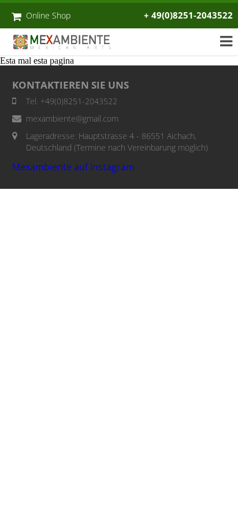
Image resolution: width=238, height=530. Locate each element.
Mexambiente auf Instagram (73, 166)
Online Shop (48, 15)
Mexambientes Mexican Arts (68, 42)
